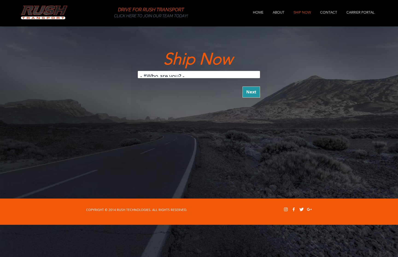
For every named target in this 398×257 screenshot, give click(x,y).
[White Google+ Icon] (309, 209)
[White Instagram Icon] (285, 209)
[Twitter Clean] (301, 209)
